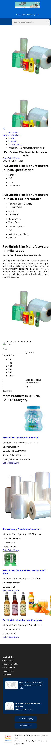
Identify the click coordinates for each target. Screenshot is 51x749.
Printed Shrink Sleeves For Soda (21, 437)
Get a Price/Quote (11, 158)
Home (11, 138)
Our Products (9, 667)
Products (12, 141)
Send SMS (27, 725)
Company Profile (11, 664)
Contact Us (8, 671)
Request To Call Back (12, 135)
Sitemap (7, 675)
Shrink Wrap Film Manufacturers (21, 529)
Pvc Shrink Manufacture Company (22, 620)
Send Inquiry (12, 132)
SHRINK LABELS (15, 144)
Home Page (8, 660)
